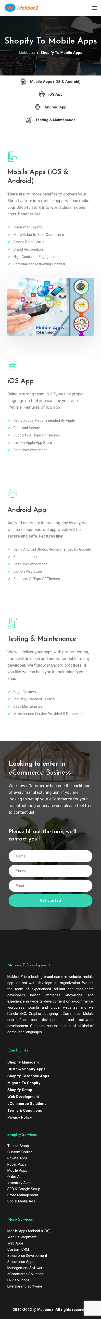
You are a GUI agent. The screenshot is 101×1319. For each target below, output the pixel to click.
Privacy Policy (19, 1117)
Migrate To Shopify (23, 1083)
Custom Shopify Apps (26, 1069)
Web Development (23, 1096)
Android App (55, 107)
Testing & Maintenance (55, 120)
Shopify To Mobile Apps (28, 1076)
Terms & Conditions (24, 1110)
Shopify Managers (23, 1062)
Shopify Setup (19, 1090)
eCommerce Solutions (26, 1103)
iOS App (55, 94)
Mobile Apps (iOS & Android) (55, 81)
